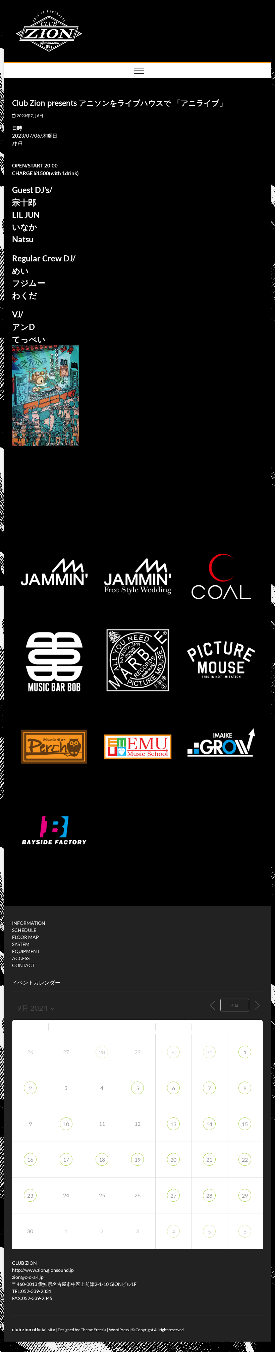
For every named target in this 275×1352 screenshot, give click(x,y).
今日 (235, 1005)
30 (173, 1052)
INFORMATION (28, 923)
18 (102, 1159)
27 (173, 1195)
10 (66, 1124)
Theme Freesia (93, 1329)
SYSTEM (21, 944)
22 (245, 1159)
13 (173, 1124)
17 (66, 1159)
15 (245, 1124)
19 (137, 1159)
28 (102, 1052)
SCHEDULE (24, 930)
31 (209, 1052)
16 (30, 1159)
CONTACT (23, 965)
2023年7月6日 (29, 115)
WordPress (119, 1329)
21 (209, 1159)
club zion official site (33, 1329)
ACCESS (21, 958)
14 (209, 1124)
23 (30, 1195)
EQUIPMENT (26, 951)
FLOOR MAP (25, 937)
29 (245, 1195)
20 (173, 1159)
